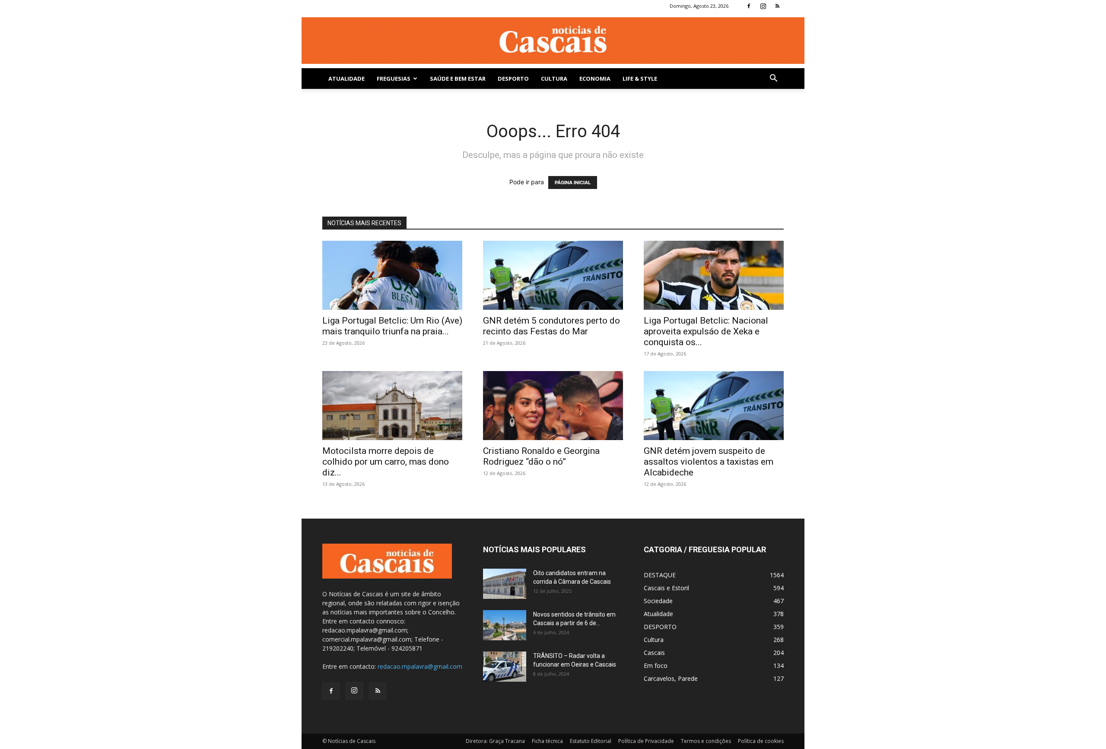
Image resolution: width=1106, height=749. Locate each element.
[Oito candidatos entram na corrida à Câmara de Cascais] (504, 584)
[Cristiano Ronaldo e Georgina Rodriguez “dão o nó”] (553, 405)
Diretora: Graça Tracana (495, 741)
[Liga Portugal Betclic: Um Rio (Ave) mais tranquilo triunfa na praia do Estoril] (392, 275)
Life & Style (640, 78)
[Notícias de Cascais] (553, 40)
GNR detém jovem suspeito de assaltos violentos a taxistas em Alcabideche (708, 462)
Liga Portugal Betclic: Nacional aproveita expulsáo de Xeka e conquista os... (706, 331)
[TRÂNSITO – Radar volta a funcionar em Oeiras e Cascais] (504, 666)
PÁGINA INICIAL (573, 182)
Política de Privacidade (646, 741)
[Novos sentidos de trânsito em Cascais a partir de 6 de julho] (504, 625)
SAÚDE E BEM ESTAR (458, 78)
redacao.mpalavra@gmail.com (420, 666)
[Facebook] (748, 6)
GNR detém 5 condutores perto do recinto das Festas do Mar (551, 326)
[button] (773, 79)
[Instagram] (762, 6)
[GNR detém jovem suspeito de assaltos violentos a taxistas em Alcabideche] (714, 405)
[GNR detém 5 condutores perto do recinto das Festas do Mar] (553, 275)
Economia (594, 78)
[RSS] (777, 6)
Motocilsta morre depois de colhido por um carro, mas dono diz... (385, 462)
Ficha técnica (547, 741)
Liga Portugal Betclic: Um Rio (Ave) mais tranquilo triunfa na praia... (392, 326)
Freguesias (393, 78)
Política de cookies (761, 741)
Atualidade (346, 78)
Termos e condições (706, 741)
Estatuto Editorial (590, 741)
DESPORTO (513, 78)
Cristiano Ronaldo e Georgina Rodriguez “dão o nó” (541, 456)
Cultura (554, 78)
